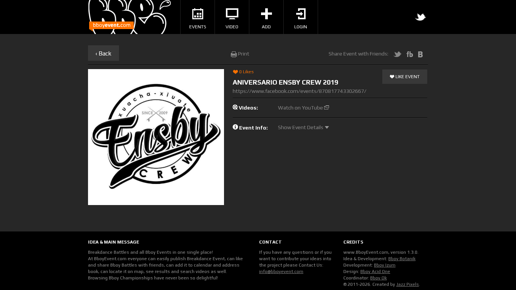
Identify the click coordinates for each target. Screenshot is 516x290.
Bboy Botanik (402, 258)
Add (266, 26)
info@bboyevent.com (281, 271)
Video (232, 26)
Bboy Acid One (375, 271)
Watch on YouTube (301, 108)
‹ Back (103, 53)
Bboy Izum (384, 265)
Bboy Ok (378, 278)
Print (243, 54)
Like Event (407, 76)
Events (197, 26)
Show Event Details (301, 127)
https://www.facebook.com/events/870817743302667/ (299, 91)
